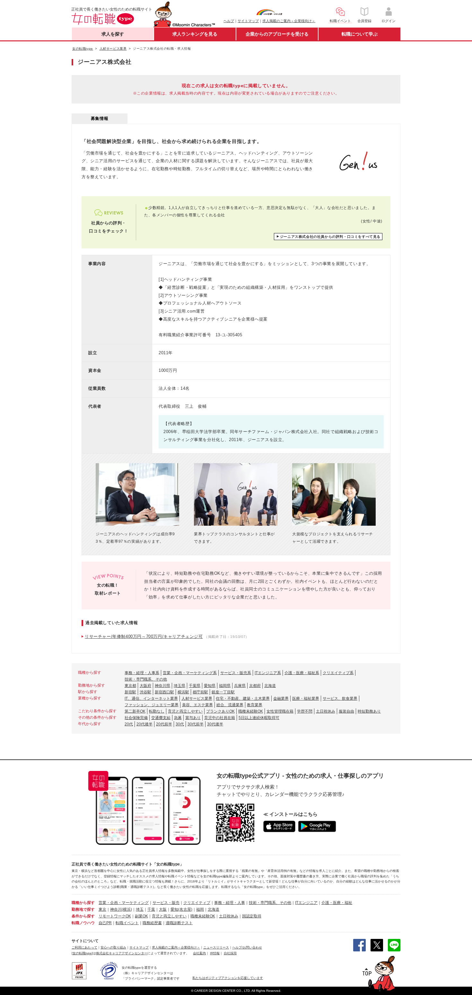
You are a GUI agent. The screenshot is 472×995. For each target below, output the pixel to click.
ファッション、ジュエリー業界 (152, 705)
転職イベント (127, 923)
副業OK (141, 916)
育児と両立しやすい (185, 711)
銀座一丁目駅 (223, 692)
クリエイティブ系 (338, 673)
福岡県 (225, 685)
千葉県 (194, 685)
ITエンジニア (306, 903)
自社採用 (230, 953)
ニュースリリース (216, 947)
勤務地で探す (83, 909)
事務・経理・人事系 (142, 673)
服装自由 (346, 711)
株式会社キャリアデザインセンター (121, 953)
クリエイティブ (196, 903)
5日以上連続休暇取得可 (259, 717)
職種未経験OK (250, 711)
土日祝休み (325, 711)
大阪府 (145, 685)
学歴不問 (304, 711)
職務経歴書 (152, 923)
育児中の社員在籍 (219, 717)
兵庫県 (240, 685)
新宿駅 (130, 692)
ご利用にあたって (84, 947)
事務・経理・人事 (229, 903)
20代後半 (144, 724)
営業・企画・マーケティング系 (190, 673)
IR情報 (215, 953)
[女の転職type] (82, 953)
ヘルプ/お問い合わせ (247, 947)
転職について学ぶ (360, 34)
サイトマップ (248, 21)
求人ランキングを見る (194, 34)
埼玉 (140, 909)
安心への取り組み (113, 947)
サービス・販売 (166, 903)
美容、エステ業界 (197, 705)
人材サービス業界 (196, 698)
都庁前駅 (200, 692)
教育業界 (254, 705)
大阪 (163, 909)
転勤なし (156, 711)
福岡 (200, 909)
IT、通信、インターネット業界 (151, 698)
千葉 (151, 909)
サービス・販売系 (235, 673)
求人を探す (112, 34)
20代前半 (164, 724)
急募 (178, 717)
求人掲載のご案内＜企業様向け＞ (288, 21)
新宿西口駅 (164, 692)
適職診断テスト (179, 923)
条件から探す (83, 916)
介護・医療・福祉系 (301, 673)
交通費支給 (160, 717)
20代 (129, 724)
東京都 (130, 685)
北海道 (270, 685)
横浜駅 (183, 692)
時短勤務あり (369, 711)
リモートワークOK (115, 916)
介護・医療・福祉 (336, 903)
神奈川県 (162, 685)
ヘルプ (228, 21)
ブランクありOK (220, 711)
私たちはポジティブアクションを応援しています (227, 978)
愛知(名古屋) (181, 909)
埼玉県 (179, 685)
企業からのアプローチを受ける (277, 34)
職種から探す (83, 903)
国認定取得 (251, 916)
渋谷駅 (145, 692)
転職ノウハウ (83, 923)
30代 (180, 724)
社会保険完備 (136, 717)
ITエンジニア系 (268, 673)
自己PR (105, 923)
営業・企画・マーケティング (124, 903)
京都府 (255, 685)
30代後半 (215, 724)
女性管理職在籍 (280, 711)
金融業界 (281, 698)
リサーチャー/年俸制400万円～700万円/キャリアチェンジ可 (144, 636)
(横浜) (127, 909)
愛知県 (209, 685)
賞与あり (193, 717)
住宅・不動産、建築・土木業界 (243, 698)
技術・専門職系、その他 (146, 679)
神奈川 (116, 909)
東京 (102, 909)
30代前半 (196, 724)
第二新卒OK (135, 711)
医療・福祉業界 (305, 698)
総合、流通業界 (229, 705)
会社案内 (199, 953)
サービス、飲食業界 (340, 698)
